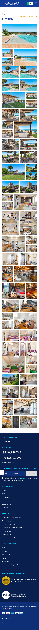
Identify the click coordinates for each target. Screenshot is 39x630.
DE (9, 618)
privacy (23, 478)
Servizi (4, 558)
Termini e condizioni (8, 524)
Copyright (5, 508)
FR (6, 618)
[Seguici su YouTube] (9, 441)
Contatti (4, 490)
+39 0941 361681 (11, 452)
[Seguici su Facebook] (2, 441)
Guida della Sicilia (7, 561)
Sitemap (4, 623)
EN (2, 618)
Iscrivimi (32, 473)
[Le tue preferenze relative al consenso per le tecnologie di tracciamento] (2, 472)
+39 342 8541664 (11, 457)
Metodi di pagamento (9, 521)
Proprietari (5, 497)
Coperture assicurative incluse (12, 528)
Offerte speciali (7, 555)
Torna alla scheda (27, 16)
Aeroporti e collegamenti (10, 565)
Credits (10, 623)
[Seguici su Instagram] (5, 441)
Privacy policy (6, 531)
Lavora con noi (6, 504)
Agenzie (4, 501)
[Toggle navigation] (36, 3)
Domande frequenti (8, 538)
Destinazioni (6, 548)
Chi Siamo (5, 494)
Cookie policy (6, 534)
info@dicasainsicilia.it (8, 462)
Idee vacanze (6, 551)
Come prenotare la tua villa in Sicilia (13, 517)
